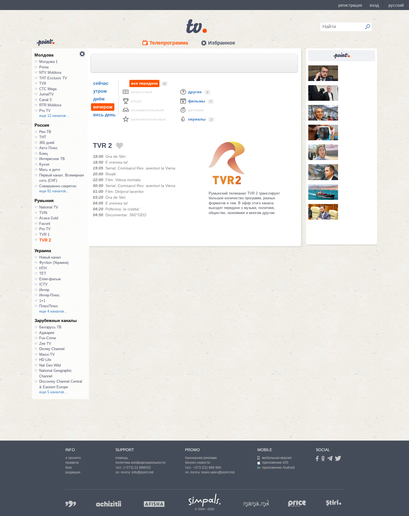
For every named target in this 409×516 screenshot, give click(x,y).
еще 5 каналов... (53, 392)
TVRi (43, 213)
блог (68, 468)
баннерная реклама (201, 458)
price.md (297, 503)
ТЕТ (42, 273)
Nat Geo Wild (50, 365)
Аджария (46, 333)
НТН (42, 268)
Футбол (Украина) (53, 263)
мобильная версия (277, 458)
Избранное (221, 43)
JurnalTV (46, 94)
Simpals (205, 500)
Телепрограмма (168, 43)
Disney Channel (52, 349)
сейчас (101, 83)
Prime (44, 67)
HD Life (45, 360)
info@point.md (143, 472)
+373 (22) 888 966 (207, 468)
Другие (195, 92)
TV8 (42, 83)
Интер (44, 290)
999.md (70, 504)
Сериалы (197, 119)
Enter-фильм (50, 279)
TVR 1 (44, 234)
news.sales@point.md (218, 472)
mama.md (256, 503)
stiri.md (334, 502)
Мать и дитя (49, 170)
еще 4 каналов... (53, 311)
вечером (102, 107)
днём (99, 99)
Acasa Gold (48, 218)
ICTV (43, 284)
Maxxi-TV (47, 354)
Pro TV (45, 111)
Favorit (44, 224)
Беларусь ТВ (50, 327)
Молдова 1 (48, 62)
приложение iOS (275, 463)
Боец (43, 153)
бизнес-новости (197, 463)
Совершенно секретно (57, 186)
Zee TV (45, 343)
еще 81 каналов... (54, 191)
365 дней (46, 143)
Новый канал (50, 257)
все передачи (144, 83)
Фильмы (196, 101)
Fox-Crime (47, 338)
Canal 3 (45, 100)
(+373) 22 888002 (137, 468)
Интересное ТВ (52, 159)
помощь (121, 458)
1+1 (42, 301)
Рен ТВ (45, 132)
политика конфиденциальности (140, 463)
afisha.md (154, 504)
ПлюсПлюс (48, 306)
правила (72, 463)
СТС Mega (47, 89)
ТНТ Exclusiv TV (53, 78)
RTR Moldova (50, 105)
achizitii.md (108, 504)
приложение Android (278, 468)
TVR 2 (45, 240)
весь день (104, 114)
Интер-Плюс (49, 295)
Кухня (44, 164)
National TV (48, 207)
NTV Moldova (50, 72)
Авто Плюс (48, 148)
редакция (72, 472)
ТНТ (42, 137)
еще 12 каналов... (54, 116)
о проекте (73, 458)
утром (100, 91)
